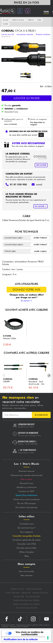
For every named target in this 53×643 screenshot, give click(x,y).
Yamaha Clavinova (40, 593)
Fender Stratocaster (34, 589)
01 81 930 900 (31, 444)
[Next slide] (49, 376)
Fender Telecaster (12, 593)
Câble (39, 19)
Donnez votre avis (26, 289)
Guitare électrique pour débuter (26, 600)
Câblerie (31, 19)
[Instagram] (33, 619)
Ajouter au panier (26, 98)
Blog (27, 556)
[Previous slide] (4, 376)
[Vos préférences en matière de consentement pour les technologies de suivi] (48, 638)
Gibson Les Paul (17, 589)
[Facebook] (6, 619)
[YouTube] (46, 619)
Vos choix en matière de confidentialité (29, 633)
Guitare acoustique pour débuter (26, 604)
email (39, 184)
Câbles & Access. (18, 19)
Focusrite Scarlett (32, 596)
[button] (26, 75)
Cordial (5, 23)
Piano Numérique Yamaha (26, 608)
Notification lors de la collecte (21, 639)
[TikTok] (19, 619)
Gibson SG (26, 593)
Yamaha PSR (19, 596)
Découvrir (41, 165)
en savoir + (40, 206)
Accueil (5, 19)
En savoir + (26, 300)
